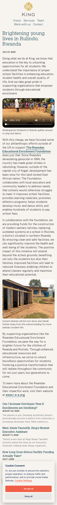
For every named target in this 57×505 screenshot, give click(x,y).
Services (29, 20)
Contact (38, 24)
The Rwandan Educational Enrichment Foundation (26, 149)
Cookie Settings (23, 480)
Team (40, 20)
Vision (17, 20)
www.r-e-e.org (15, 394)
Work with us (22, 24)
